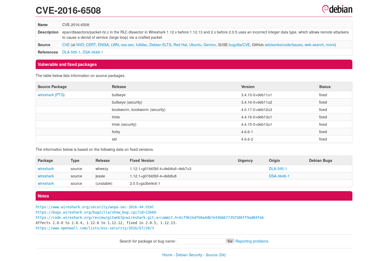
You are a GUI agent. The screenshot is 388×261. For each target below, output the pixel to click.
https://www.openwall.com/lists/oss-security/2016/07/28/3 (95, 228)
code (287, 44)
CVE (66, 44)
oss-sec (127, 44)
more (330, 44)
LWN (115, 44)
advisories (273, 44)
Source (211, 254)
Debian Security (189, 254)
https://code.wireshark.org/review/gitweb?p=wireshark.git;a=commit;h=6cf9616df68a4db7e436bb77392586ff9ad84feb (150, 217)
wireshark (46, 94)
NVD (80, 44)
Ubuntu (195, 44)
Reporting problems (251, 241)
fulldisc (141, 44)
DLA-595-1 (71, 52)
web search (314, 44)
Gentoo (210, 44)
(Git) (222, 254)
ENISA (103, 44)
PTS (59, 94)
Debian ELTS (160, 44)
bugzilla (235, 44)
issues (297, 44)
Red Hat (180, 44)
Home (167, 254)
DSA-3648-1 (93, 52)
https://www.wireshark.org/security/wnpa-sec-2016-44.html (95, 207)
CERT (91, 44)
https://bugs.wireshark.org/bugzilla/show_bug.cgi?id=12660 (96, 212)
